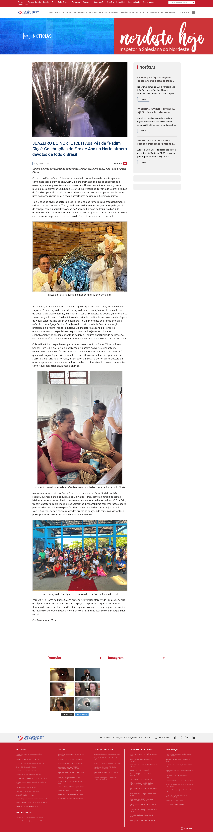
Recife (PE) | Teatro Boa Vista (174, 800)
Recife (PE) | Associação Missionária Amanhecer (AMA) (176, 796)
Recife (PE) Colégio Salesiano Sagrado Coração (71, 787)
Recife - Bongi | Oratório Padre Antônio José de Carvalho (32, 799)
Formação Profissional (60, 2)
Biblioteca (154, 12)
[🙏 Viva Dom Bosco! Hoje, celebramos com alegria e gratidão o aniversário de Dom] (150, 708)
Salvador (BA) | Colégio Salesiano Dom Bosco (70, 794)
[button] (193, 3)
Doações (110, 2)
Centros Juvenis (34, 2)
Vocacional (66, 12)
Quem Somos (54, 12)
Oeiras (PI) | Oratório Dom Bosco (25, 795)
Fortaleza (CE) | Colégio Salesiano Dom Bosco (70, 763)
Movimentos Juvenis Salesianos (104, 12)
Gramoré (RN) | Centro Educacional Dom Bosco (107, 763)
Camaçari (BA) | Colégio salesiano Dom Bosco (70, 798)
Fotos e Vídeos (168, 12)
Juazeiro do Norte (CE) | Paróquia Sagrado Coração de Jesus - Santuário (142, 799)
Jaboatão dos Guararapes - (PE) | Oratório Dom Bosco (31, 778)
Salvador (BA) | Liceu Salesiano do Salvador (70, 790)
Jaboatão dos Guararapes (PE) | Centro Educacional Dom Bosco (105, 767)
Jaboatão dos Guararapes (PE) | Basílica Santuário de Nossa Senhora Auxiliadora (141, 783)
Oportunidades (148, 2)
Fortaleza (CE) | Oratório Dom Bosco (26, 771)
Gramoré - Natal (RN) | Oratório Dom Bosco (28, 774)
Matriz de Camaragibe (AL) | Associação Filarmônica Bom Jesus (105, 778)
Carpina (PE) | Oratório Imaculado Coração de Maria (30, 763)
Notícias (144, 12)
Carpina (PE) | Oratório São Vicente (26, 767)
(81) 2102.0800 (164, 738)
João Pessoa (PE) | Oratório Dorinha (26, 787)
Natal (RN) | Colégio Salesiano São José (69, 778)
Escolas (46, 2)
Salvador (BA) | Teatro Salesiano (175, 804)
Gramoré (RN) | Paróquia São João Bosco (141, 779)
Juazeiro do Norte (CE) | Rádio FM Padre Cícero (179, 781)
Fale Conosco (183, 12)
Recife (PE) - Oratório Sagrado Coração (27, 806)
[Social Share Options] (111, 692)
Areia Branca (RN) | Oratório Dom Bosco (27, 759)
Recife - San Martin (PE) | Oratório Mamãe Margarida (31, 802)
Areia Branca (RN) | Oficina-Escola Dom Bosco (107, 754)
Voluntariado (80, 12)
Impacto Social (134, 2)
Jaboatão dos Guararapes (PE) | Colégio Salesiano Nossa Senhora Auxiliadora (69, 767)
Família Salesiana (129, 12)
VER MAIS (143, 99)
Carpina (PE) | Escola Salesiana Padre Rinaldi (70, 759)
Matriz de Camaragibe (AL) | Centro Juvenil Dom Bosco (32, 821)
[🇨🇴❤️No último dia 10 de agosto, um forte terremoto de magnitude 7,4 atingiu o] (122, 680)
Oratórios (21, 2)
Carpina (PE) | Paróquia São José (139, 770)
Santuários (86, 2)
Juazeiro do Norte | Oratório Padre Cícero (27, 791)
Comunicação (99, 2)
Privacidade (120, 2)
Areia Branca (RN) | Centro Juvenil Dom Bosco (29, 817)
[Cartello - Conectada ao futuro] (189, 828)
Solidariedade (23, 5)
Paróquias (76, 2)
